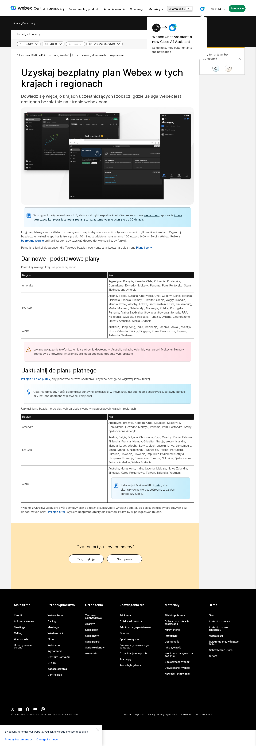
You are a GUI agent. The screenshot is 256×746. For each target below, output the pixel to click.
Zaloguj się (237, 8)
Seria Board (92, 641)
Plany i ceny (144, 247)
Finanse (124, 633)
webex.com (151, 215)
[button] (202, 8)
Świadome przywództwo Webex (223, 642)
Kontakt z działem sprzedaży (219, 628)
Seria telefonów (94, 647)
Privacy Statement (17, 739)
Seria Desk (91, 630)
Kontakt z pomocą (219, 621)
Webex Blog (215, 636)
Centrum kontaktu (59, 657)
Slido (51, 639)
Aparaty (90, 624)
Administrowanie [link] (114, 9)
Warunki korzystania (134, 714)
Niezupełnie (124, 559)
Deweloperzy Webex (177, 668)
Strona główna (20, 23)
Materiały (155, 9)
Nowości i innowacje (177, 674)
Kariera (212, 656)
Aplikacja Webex (24, 621)
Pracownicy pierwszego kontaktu (134, 646)
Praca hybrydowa (130, 665)
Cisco (211, 615)
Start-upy (125, 659)
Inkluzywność (173, 647)
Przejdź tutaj (56, 512)
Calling (18, 633)
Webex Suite (55, 615)
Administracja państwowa (135, 627)
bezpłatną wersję (32, 240)
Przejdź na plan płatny (35, 379)
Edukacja (125, 615)
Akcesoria (91, 653)
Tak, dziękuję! (86, 559)
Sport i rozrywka (129, 639)
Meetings (19, 627)
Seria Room (92, 636)
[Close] (98, 729)
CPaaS (52, 663)
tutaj (158, 485)
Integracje (171, 636)
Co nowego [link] (137, 9)
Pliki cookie (186, 714)
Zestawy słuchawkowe (93, 616)
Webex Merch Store (220, 650)
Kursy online (172, 630)
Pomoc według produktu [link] (83, 9)
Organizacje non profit (133, 653)
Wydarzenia (55, 651)
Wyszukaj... (178, 8)
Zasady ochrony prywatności (162, 714)
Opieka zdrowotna (130, 621)
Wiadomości (21, 639)
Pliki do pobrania (175, 615)
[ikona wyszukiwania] (170, 9)
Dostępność (172, 641)
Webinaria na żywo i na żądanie (179, 654)
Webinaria (54, 645)
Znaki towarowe (204, 714)
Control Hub (55, 675)
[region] (51, 735)
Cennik (18, 615)
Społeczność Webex (177, 662)
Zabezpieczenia (57, 669)
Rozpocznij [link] (57, 9)
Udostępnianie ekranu (23, 646)
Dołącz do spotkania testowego (177, 622)
